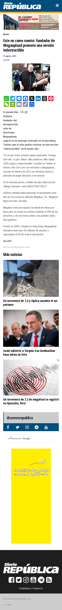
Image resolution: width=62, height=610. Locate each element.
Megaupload (19, 247)
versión (27, 247)
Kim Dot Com (8, 247)
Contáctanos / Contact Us (31, 588)
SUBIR (9, 604)
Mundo (6, 34)
